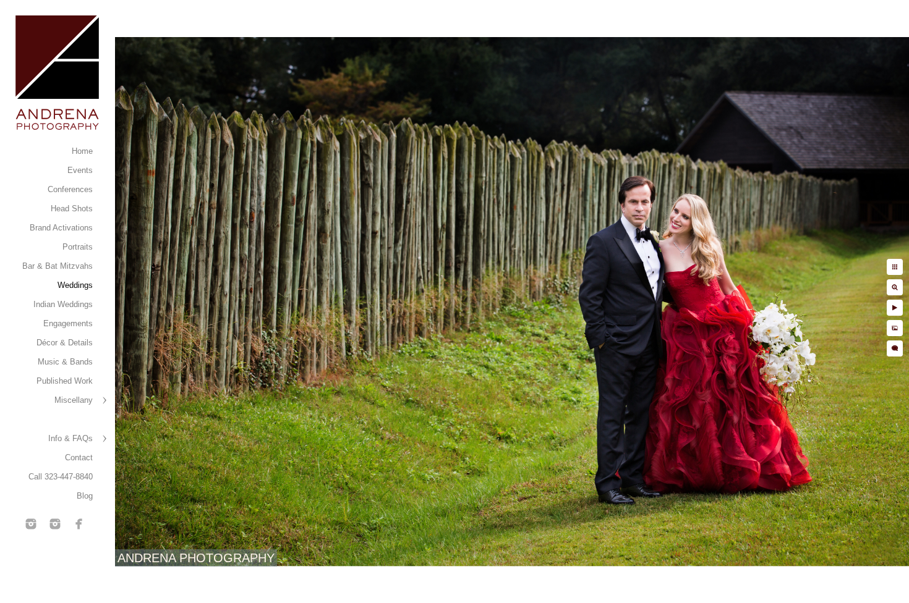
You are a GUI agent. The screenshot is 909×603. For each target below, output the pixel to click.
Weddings (75, 285)
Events (80, 170)
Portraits (77, 246)
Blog (85, 495)
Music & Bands (65, 361)
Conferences (70, 189)
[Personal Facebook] (79, 523)
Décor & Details (64, 342)
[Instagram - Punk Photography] (55, 523)
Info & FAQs (70, 438)
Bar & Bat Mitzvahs (57, 266)
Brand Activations (61, 227)
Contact (79, 457)
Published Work (64, 381)
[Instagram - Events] (30, 523)
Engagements (68, 323)
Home (82, 151)
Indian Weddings (63, 304)
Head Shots (72, 208)
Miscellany (73, 400)
